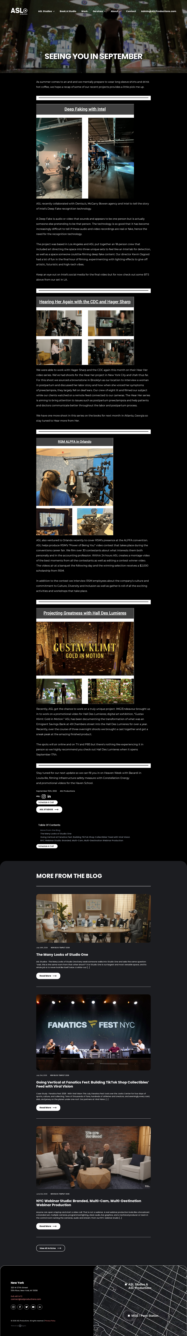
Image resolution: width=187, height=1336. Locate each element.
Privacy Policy (50, 1321)
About (114, 11)
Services (98, 11)
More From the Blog (50, 830)
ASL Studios (45, 11)
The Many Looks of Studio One (55, 833)
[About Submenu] (119, 11)
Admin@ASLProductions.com (158, 11)
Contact (131, 11)
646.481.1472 (16, 1296)
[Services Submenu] (104, 11)
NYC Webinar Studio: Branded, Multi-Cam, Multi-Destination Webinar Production (81, 840)
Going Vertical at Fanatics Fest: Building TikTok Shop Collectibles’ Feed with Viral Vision (85, 837)
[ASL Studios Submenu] (53, 11)
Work (84, 11)
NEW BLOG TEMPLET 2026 (60, 948)
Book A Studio (68, 11)
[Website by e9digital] (18, 1326)
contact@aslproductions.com (26, 1299)
